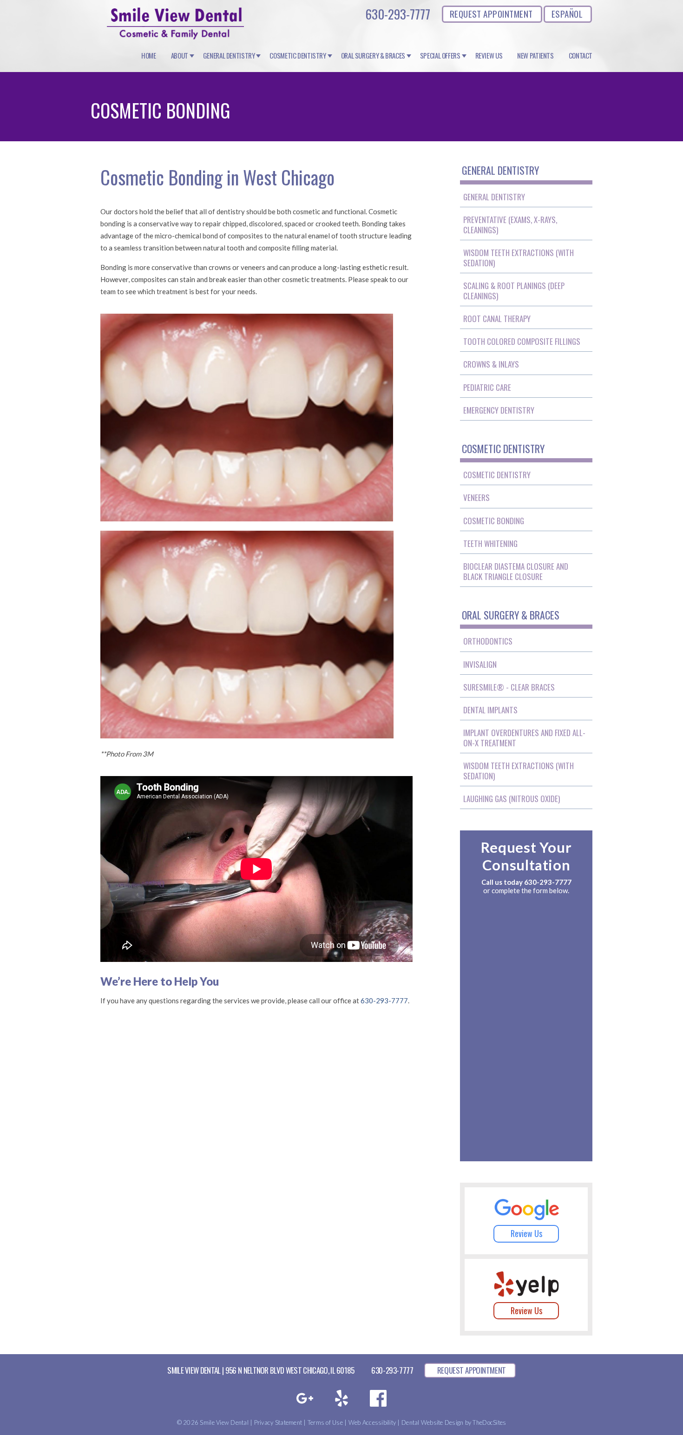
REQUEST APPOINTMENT (491, 13)
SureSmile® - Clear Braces (509, 687)
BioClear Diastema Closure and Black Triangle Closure (515, 571)
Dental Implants (490, 710)
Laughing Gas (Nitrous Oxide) (511, 798)
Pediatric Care (487, 387)
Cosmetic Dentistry (297, 55)
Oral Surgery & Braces (373, 55)
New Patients (535, 55)
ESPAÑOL (567, 13)
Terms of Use (325, 1422)
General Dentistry (229, 55)
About (179, 55)
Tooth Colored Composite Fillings (521, 341)
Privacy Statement (278, 1422)
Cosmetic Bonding (493, 521)
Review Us (489, 55)
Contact (580, 55)
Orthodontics (487, 641)
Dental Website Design (432, 1422)
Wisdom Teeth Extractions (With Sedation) (518, 258)
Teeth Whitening (490, 543)
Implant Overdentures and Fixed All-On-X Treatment (524, 738)
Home (148, 55)
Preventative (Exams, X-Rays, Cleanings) (510, 225)
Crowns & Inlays (491, 364)
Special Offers (440, 55)
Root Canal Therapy (497, 318)
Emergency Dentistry (498, 410)
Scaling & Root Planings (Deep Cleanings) (514, 291)
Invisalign (480, 664)
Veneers (476, 497)
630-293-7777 (397, 14)
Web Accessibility (372, 1422)
